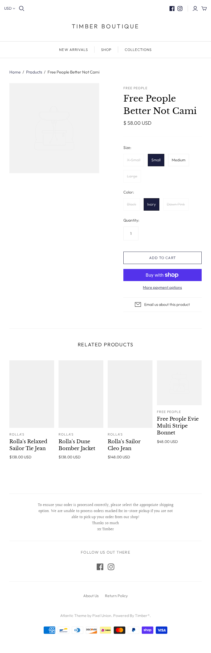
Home (15, 72)
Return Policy (116, 595)
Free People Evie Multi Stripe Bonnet (178, 426)
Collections (138, 49)
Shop (106, 49)
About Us (91, 595)
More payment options (162, 287)
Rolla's (16, 434)
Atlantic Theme (73, 615)
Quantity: (131, 220)
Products (34, 72)
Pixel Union (101, 615)
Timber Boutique (106, 26)
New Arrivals (73, 49)
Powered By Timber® (131, 615)
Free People (169, 412)
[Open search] (21, 8)
